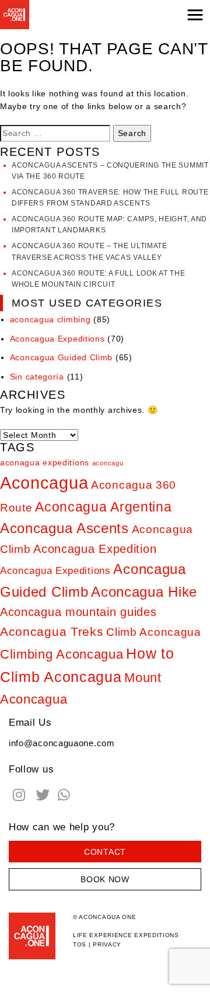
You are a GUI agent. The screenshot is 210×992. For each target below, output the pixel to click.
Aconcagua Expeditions (57, 338)
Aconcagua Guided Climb (61, 357)
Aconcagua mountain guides (78, 611)
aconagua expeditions (44, 462)
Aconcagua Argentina (103, 506)
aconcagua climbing (50, 319)
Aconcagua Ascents (64, 528)
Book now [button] (105, 879)
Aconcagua (44, 482)
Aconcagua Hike (144, 592)
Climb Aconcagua (153, 632)
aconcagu (108, 463)
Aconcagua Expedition (94, 548)
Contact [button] (105, 852)
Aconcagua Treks (52, 632)
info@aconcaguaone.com (62, 743)
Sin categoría (37, 376)
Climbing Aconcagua (62, 654)
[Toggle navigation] (195, 15)
